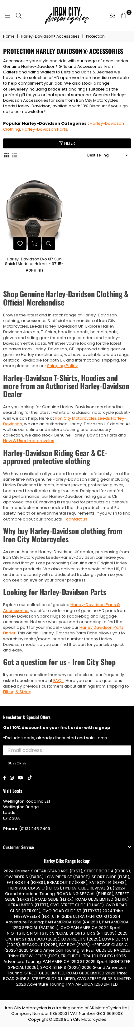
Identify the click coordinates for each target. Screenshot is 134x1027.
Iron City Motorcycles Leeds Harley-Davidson (64, 421)
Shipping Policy (62, 366)
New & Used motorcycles (28, 441)
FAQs (58, 681)
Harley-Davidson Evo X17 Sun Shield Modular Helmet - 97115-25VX (34, 261)
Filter (69, 143)
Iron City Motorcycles (85, 1019)
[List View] (14, 155)
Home (8, 36)
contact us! (77, 519)
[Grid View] (6, 155)
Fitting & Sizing (17, 692)
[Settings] (112, 15)
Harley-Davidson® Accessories (50, 36)
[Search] (18, 15)
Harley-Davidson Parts (44, 129)
